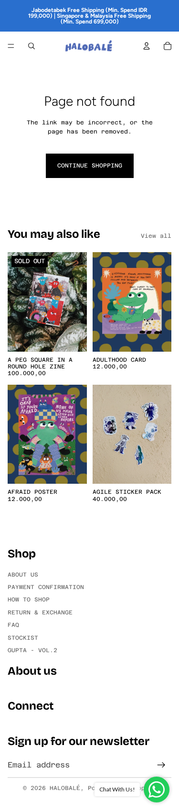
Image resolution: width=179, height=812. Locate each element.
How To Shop (29, 599)
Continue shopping (89, 165)
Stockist (23, 637)
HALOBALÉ (65, 788)
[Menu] (11, 46)
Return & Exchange (40, 612)
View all (156, 236)
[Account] (146, 45)
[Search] (31, 45)
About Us (23, 574)
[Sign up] (161, 765)
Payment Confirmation (46, 587)
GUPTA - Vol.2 (32, 650)
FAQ (13, 625)
